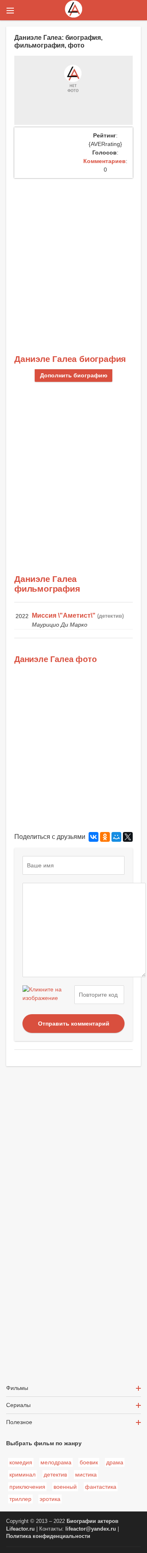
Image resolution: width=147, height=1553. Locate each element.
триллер (20, 1499)
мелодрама (55, 1462)
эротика (50, 1499)
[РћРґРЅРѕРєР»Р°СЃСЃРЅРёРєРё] (105, 837)
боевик (89, 1462)
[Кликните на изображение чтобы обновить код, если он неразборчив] (47, 994)
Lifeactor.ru (20, 1529)
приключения (27, 1486)
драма (114, 1462)
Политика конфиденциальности (48, 1536)
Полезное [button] (19, 1422)
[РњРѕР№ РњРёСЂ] (116, 837)
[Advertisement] (73, 255)
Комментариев (104, 161)
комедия (20, 1462)
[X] (128, 837)
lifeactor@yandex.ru (90, 1529)
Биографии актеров (92, 1521)
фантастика (100, 1486)
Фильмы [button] (17, 1388)
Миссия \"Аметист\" (64, 615)
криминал (22, 1474)
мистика (86, 1474)
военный (65, 1486)
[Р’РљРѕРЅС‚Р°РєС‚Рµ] (93, 837)
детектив (55, 1474)
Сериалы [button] (18, 1405)
